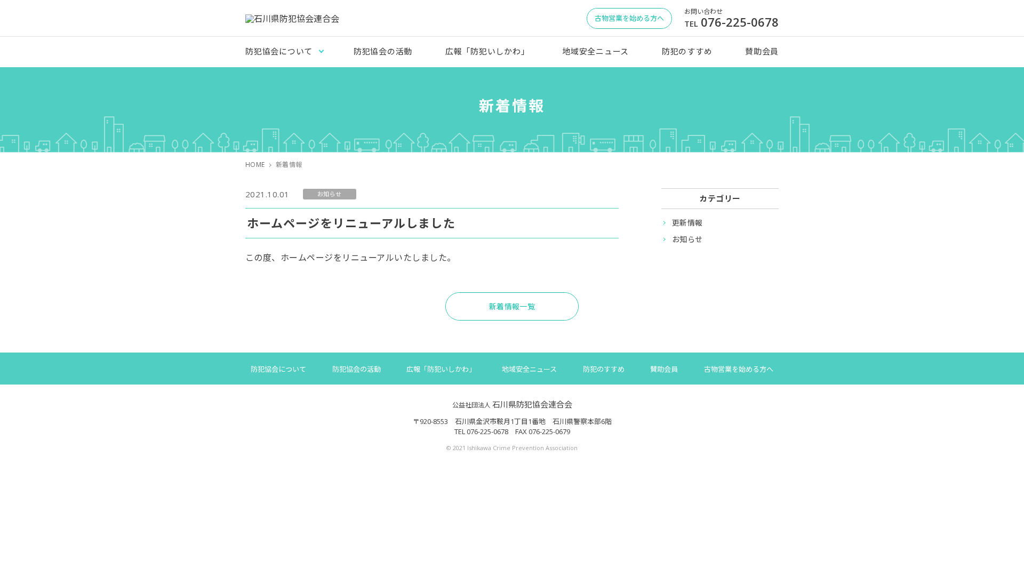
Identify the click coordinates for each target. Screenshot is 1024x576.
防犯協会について (279, 51)
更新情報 (687, 223)
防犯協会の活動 (383, 51)
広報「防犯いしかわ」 (487, 51)
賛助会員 (762, 51)
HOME (255, 164)
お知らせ (687, 239)
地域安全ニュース (595, 51)
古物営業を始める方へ (738, 369)
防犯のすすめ (687, 51)
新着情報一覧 (512, 306)
